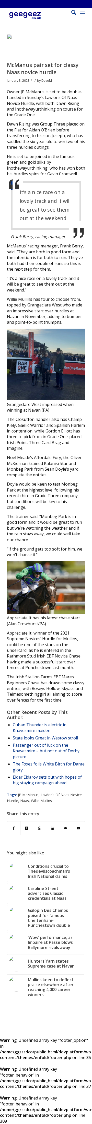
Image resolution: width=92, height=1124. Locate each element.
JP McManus (28, 794)
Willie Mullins (41, 800)
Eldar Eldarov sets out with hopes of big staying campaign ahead (47, 780)
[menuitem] (71, 13)
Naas (24, 800)
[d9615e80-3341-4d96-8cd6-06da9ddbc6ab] (39, 46)
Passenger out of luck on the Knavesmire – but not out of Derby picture (46, 751)
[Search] (71, 13)
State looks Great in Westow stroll (45, 738)
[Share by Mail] (65, 828)
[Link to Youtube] (78, 828)
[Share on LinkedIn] (52, 828)
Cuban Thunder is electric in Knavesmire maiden (39, 727)
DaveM (46, 80)
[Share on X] (26, 828)
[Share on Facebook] (13, 828)
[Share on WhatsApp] (39, 828)
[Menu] (82, 13)
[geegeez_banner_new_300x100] (38, 18)
